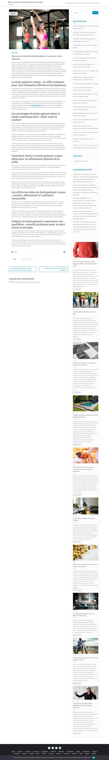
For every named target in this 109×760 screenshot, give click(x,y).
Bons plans (76, 259)
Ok (93, 757)
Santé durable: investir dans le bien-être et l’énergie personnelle (85, 121)
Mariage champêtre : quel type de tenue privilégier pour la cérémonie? (84, 40)
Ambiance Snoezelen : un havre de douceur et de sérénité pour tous (85, 114)
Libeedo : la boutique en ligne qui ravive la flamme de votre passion (85, 59)
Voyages (94, 753)
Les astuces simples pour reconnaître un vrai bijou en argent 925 (85, 27)
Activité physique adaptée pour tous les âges (86, 83)
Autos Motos (76, 655)
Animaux (20, 751)
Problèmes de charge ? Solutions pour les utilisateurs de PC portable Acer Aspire (85, 192)
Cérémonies (70, 751)
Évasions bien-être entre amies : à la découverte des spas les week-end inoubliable (83, 469)
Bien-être (75, 309)
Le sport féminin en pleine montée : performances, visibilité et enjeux (83, 89)
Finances (75, 360)
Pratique (75, 413)
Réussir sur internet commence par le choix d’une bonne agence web (85, 134)
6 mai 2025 (14, 52)
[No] (107, 757)
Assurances (36, 751)
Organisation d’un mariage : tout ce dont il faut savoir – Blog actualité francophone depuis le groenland (85, 177)
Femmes (51, 753)
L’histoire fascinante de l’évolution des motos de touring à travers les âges (85, 95)
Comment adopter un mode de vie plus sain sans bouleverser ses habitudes (85, 53)
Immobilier (76, 516)
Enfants (78, 751)
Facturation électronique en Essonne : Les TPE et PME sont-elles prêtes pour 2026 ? (84, 34)
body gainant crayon (26, 259)
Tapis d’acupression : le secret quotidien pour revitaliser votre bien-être (85, 72)
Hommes (58, 753)
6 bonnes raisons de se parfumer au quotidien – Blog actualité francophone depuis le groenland (85, 214)
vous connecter (19, 282)
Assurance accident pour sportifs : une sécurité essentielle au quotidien (84, 66)
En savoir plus (77, 289)
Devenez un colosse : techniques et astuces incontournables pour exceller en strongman (85, 146)
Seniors (87, 753)
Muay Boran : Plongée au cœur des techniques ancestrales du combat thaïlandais (85, 127)
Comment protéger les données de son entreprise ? (84, 140)
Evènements (86, 751)
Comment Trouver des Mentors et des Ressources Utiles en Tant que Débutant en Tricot (85, 263)
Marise (15, 252)
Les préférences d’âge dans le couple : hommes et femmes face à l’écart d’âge (21, 269)
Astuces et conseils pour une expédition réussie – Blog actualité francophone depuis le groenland (85, 187)
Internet (24, 753)
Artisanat (27, 751)
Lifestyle (31, 753)
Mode (74, 465)
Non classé (76, 701)
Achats (13, 751)
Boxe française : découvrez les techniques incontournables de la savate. (84, 108)
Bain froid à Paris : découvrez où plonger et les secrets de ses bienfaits (85, 102)
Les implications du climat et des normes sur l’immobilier (55, 269)
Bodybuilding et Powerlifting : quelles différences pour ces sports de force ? (83, 78)
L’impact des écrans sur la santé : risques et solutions (85, 46)
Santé (74, 562)
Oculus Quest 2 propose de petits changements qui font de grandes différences (82, 705)
